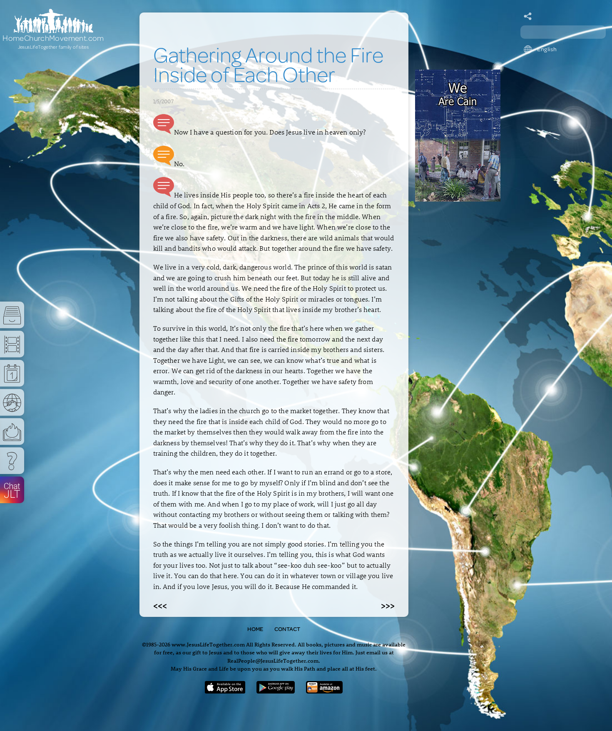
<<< (160, 605)
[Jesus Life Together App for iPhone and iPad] (225, 691)
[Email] (528, 16)
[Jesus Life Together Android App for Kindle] (324, 691)
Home (255, 629)
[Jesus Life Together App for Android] (275, 691)
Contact (287, 629)
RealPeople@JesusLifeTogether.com (272, 660)
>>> (388, 605)
